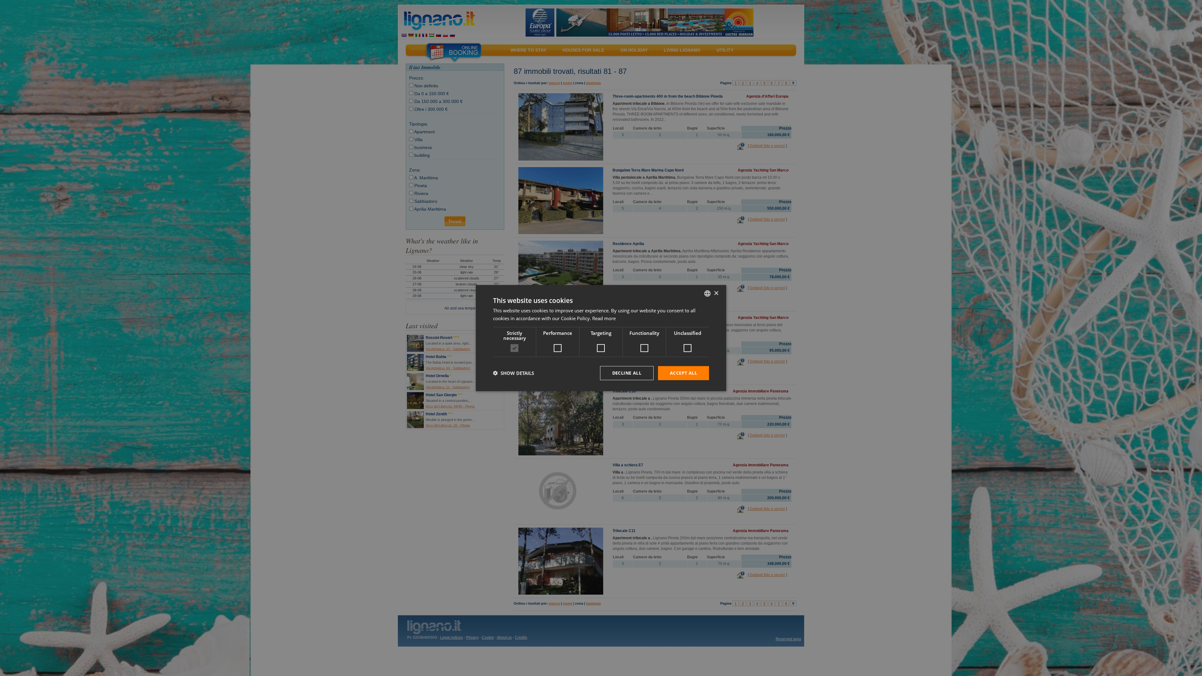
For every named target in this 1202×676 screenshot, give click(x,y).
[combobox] (707, 293)
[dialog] (601, 338)
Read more (604, 318)
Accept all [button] (683, 373)
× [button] (716, 293)
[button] (513, 373)
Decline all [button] (626, 373)
